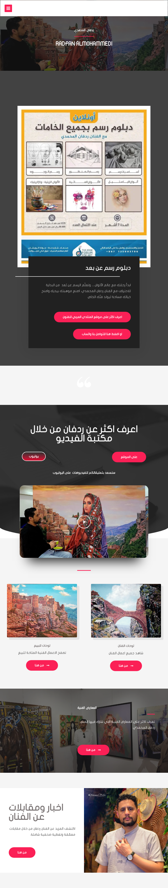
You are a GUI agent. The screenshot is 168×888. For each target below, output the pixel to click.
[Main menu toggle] (8, 8)
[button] (84, 521)
